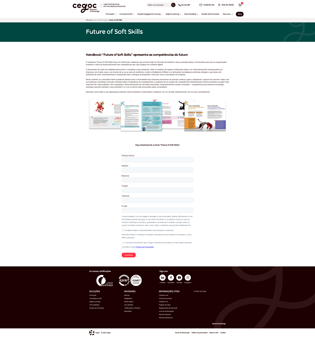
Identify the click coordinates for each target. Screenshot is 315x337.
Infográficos (128, 298)
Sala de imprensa (165, 314)
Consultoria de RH (95, 298)
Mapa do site (213, 333)
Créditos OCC (163, 302)
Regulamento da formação (168, 308)
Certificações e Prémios (132, 308)
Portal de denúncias (166, 318)
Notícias (127, 295)
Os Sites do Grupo (200, 291)
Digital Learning (94, 302)
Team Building (94, 305)
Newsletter (128, 311)
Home (95, 20)
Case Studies (128, 305)
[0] (239, 5)
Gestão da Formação (96, 308)
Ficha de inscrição (165, 298)
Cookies (223, 333)
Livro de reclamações (166, 311)
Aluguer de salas (164, 305)
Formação (92, 295)
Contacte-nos (163, 295)
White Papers (103, 20)
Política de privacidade (199, 333)
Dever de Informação (182, 333)
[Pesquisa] (173, 5)
